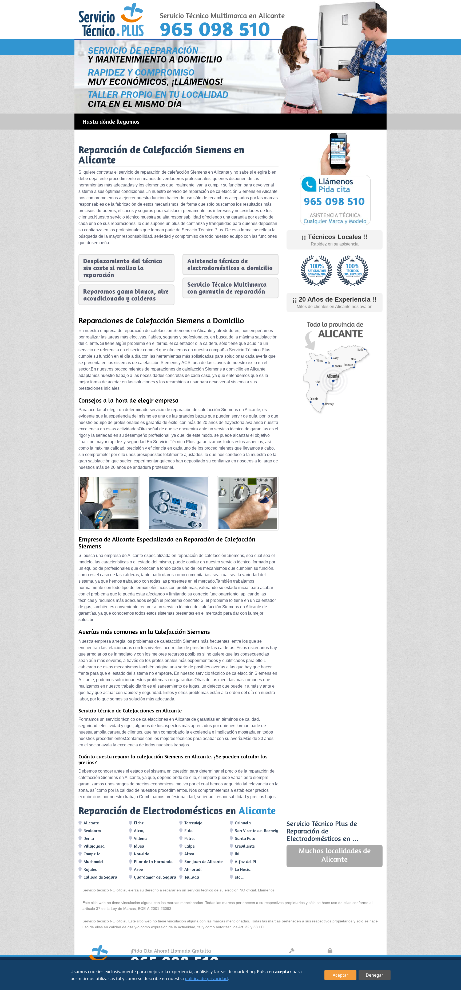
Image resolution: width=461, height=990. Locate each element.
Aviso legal (309, 950)
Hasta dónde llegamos (111, 121)
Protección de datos (357, 950)
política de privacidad (206, 978)
